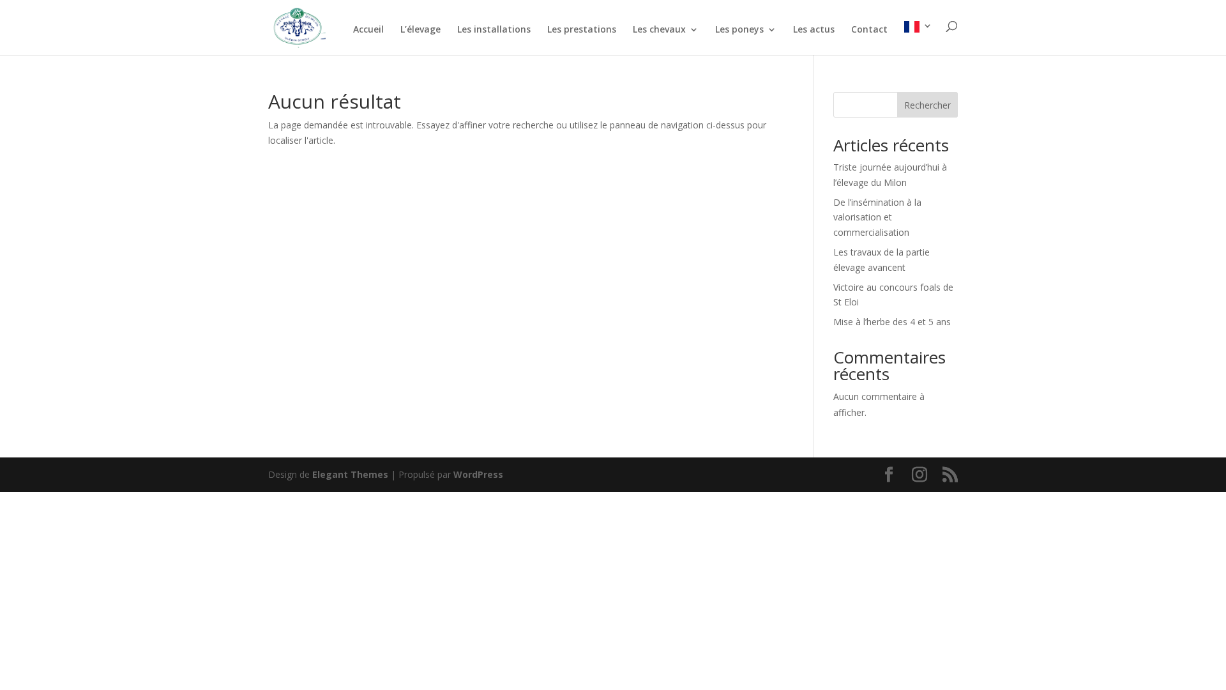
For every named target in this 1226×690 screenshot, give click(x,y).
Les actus (814, 30)
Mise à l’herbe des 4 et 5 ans (892, 322)
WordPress (478, 474)
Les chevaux (659, 30)
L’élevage (420, 30)
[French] (918, 38)
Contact (869, 30)
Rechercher (927, 105)
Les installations (494, 30)
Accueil (368, 30)
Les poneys (739, 30)
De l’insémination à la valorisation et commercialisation (877, 217)
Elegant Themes (350, 474)
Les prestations (581, 30)
